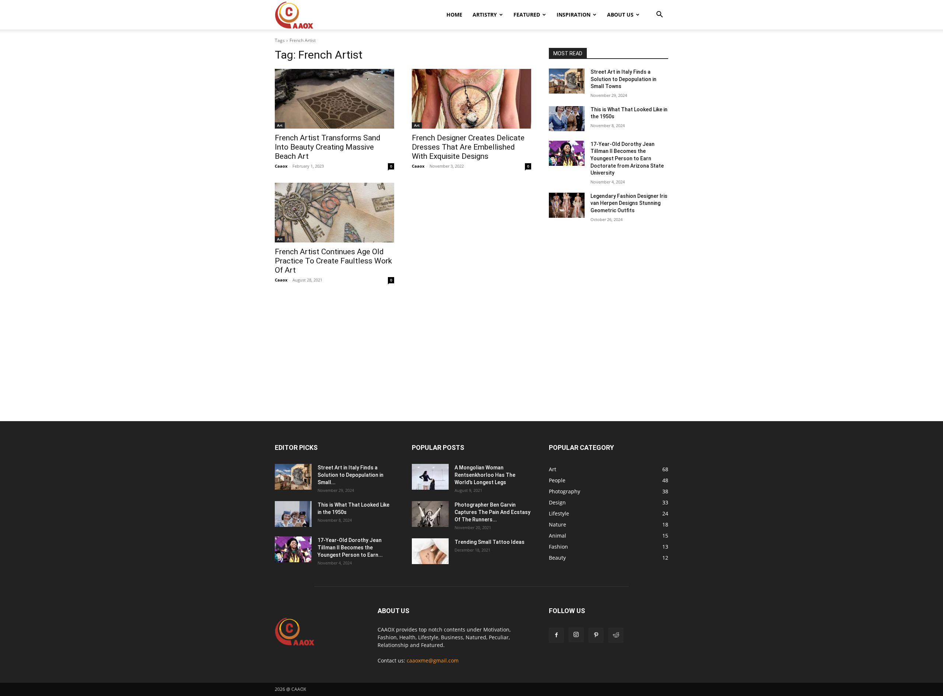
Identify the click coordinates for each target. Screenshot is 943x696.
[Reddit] (616, 635)
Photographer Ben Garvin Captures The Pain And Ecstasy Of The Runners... (492, 512)
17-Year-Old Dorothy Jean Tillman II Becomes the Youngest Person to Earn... (350, 547)
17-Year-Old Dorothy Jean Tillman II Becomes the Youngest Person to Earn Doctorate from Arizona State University (627, 158)
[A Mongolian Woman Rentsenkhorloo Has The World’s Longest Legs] (430, 477)
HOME (454, 14)
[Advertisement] (471, 366)
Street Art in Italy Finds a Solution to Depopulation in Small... (350, 475)
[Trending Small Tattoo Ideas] (430, 551)
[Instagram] (576, 634)
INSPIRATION (573, 14)
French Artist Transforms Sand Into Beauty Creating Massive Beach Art (328, 147)
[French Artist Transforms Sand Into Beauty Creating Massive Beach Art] (334, 99)
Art (280, 125)
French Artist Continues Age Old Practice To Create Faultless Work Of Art (333, 260)
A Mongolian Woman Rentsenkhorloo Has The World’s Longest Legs (485, 475)
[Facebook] (556, 635)
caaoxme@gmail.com (433, 660)
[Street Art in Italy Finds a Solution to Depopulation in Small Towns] (567, 81)
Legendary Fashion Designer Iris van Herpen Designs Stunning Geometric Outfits (628, 203)
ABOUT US (620, 14)
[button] (659, 15)
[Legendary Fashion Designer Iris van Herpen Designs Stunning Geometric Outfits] (567, 205)
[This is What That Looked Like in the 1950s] (567, 118)
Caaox (281, 166)
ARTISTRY (485, 14)
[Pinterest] (596, 635)
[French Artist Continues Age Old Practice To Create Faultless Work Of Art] (334, 212)
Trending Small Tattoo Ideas (490, 542)
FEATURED (526, 14)
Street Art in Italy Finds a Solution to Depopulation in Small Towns (623, 79)
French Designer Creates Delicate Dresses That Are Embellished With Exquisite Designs (468, 147)
